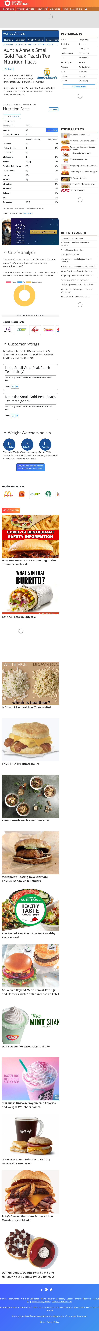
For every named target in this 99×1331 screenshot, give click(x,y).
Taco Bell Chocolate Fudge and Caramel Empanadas (76, 290)
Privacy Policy (53, 1322)
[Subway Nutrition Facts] (21, 330)
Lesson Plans (76, 9)
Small (11, 116)
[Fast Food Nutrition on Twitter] (50, 1289)
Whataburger (84, 81)
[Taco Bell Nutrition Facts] (8, 330)
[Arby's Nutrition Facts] (35, 330)
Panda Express (66, 62)
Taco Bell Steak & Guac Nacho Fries (75, 296)
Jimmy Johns (84, 53)
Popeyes (64, 67)
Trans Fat (8, 152)
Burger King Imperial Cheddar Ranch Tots (77, 275)
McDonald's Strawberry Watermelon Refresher (75, 244)
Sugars (7, 175)
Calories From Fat (11, 134)
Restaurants (8, 9)
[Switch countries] (87, 9)
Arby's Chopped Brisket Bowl (72, 250)
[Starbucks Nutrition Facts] (48, 494)
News (65, 9)
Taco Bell (82, 76)
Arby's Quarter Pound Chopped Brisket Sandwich (76, 260)
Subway (64, 76)
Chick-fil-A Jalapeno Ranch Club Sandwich (77, 285)
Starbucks (83, 71)
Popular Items (52, 40)
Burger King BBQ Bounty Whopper (74, 280)
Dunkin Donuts (67, 53)
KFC (62, 58)
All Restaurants (79, 86)
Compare (53, 109)
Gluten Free (55, 9)
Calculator (20, 40)
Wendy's (64, 81)
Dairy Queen (84, 48)
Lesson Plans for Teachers (79, 1298)
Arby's (63, 39)
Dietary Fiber (10, 170)
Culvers (64, 48)
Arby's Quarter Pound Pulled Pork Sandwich (78, 266)
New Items (42, 9)
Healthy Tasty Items (41, 1301)
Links (42, 1322)
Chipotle (82, 44)
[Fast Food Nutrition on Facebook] (41, 1289)
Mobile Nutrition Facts (62, 1301)
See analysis (52, 130)
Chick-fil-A (65, 44)
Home (3, 1298)
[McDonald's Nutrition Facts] (8, 494)
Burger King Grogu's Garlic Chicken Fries (76, 271)
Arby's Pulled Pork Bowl (70, 254)
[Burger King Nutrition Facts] (21, 494)
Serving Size (8, 125)
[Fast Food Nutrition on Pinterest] (45, 1289)
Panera (82, 62)
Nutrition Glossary (56, 1298)
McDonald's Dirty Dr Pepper (72, 238)
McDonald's (83, 58)
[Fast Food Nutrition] (16, 3)
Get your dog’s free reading (43, 232)
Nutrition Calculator (26, 9)
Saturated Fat (10, 148)
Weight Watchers (35, 40)
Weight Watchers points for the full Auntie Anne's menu (30, 467)
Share (9, 69)
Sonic (63, 71)
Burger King (83, 39)
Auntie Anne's (28, 213)
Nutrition (8, 40)
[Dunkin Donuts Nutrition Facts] (48, 330)
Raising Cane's (84, 67)
